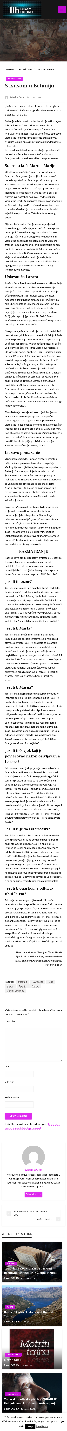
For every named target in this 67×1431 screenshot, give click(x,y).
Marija (22, 986)
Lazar (10, 986)
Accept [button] (30, 1426)
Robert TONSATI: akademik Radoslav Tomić (30, 1314)
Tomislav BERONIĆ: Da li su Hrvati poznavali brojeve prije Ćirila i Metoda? (31, 1271)
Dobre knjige (13, 1355)
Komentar (10, 1021)
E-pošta (9, 1081)
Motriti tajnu (13, 1360)
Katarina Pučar (17, 97)
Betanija (22, 981)
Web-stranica (12, 1097)
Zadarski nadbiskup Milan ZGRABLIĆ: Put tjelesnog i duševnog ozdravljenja (31, 1401)
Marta (35, 986)
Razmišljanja (25, 69)
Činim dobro (13, 1394)
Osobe (10, 1307)
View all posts (33, 1194)
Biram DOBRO (11, 1278)
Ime (7, 1066)
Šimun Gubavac (15, 990)
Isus (51, 981)
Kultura (11, 1263)
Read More (42, 1426)
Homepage (10, 69)
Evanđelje (38, 981)
